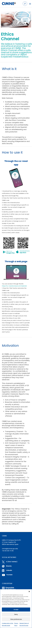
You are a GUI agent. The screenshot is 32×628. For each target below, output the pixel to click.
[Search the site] (25, 3)
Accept (16, 609)
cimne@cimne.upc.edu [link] (10, 549)
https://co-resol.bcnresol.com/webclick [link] (14, 286)
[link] (8, 3)
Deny (16, 614)
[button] (29, 591)
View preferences (16, 619)
